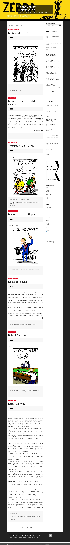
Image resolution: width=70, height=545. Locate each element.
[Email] (50, 535)
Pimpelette (48, 79)
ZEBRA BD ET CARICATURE (25, 535)
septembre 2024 (48, 220)
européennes (23, 515)
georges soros (30, 136)
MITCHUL (47, 208)
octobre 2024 (48, 219)
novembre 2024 (48, 217)
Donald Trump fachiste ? (51, 141)
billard (30, 391)
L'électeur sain (16, 404)
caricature (32, 87)
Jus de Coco (52, 85)
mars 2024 (47, 228)
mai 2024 (47, 226)
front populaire (26, 324)
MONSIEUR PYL (48, 193)
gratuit (20, 87)
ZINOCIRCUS (48, 190)
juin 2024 (47, 224)
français (33, 391)
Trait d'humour (53, 55)
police (35, 515)
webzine (13, 87)
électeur (13, 515)
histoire (15, 516)
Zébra (47, 34)
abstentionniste (18, 515)
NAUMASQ (47, 187)
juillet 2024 (47, 223)
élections (27, 391)
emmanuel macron (34, 269)
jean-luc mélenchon (28, 202)
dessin (11, 90)
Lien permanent (14, 86)
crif (34, 87)
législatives (21, 202)
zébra (17, 87)
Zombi (47, 55)
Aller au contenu (3, 0)
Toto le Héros (48, 61)
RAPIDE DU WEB (48, 207)
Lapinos (47, 91)
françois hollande (24, 89)
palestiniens (14, 517)
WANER (47, 197)
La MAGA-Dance (49, 147)
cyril (46, 48)
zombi (20, 90)
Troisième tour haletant (21, 146)
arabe (18, 517)
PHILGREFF (47, 191)
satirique (16, 90)
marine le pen (18, 89)
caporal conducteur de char (51, 41)
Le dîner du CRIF (18, 33)
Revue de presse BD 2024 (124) (52, 135)
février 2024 (48, 230)
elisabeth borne (36, 89)
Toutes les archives (50, 231)
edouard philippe (13, 89)
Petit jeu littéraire (53, 73)
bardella (32, 515)
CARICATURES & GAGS (25, 86)
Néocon (47, 125)
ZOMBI (47, 188)
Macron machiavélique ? (22, 214)
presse (13, 90)
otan (36, 516)
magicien (19, 271)
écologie (25, 136)
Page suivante (30, 527)
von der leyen (32, 516)
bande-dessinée (27, 87)
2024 (24, 202)
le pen (29, 515)
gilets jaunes (21, 136)
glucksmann (27, 516)
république (19, 516)
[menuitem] (8, 20)
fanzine (23, 87)
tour (16, 271)
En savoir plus (47, 544)
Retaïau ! (47, 130)
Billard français (17, 335)
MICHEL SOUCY (48, 194)
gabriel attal (30, 89)
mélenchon (23, 516)
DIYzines (47, 206)
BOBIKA (47, 198)
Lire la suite (39, 130)
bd (15, 87)
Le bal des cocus (17, 281)
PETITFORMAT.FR (48, 210)
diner (37, 87)
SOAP (46, 195)
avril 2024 (47, 227)
